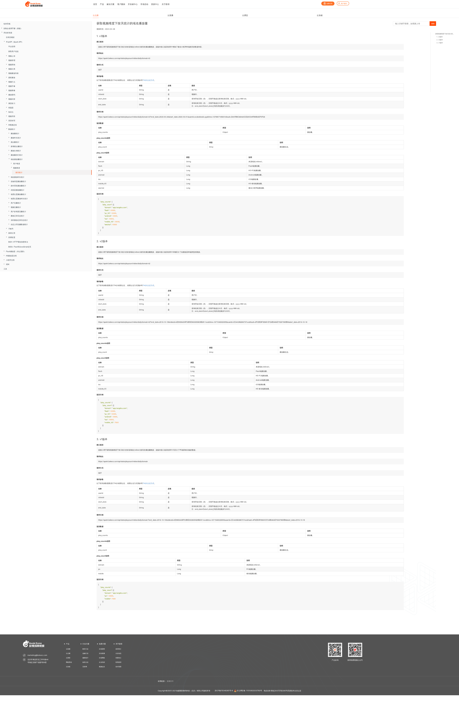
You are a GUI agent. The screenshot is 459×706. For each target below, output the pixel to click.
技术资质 (118, 667)
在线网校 (102, 658)
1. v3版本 (440, 37)
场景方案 (102, 644)
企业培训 (102, 662)
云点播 (68, 653)
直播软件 (170, 681)
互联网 (84, 667)
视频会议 (102, 667)
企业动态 (118, 653)
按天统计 (19, 172)
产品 (102, 4)
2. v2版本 (440, 40)
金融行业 (85, 653)
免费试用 (329, 3)
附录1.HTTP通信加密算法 (18, 242)
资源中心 (155, 4)
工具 (5, 269)
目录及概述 (10, 37)
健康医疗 (85, 658)
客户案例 (121, 4)
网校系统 (69, 662)
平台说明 (11, 46)
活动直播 (102, 653)
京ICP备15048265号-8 (224, 691)
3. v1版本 (440, 43)
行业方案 (85, 644)
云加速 (68, 667)
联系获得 (118, 662)
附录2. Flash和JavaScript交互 (19, 246)
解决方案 (111, 4)
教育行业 (85, 649)
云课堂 (68, 658)
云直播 (68, 649)
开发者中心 (133, 4)
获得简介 (118, 649)
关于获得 (165, 4)
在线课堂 (102, 649)
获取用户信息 (13, 51)
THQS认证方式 (148, 80)
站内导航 (7, 23)
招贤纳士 (118, 658)
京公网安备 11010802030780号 (249, 691)
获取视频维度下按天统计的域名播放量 (444, 34)
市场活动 (144, 4)
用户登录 (344, 3)
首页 (95, 4)
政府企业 (85, 662)
